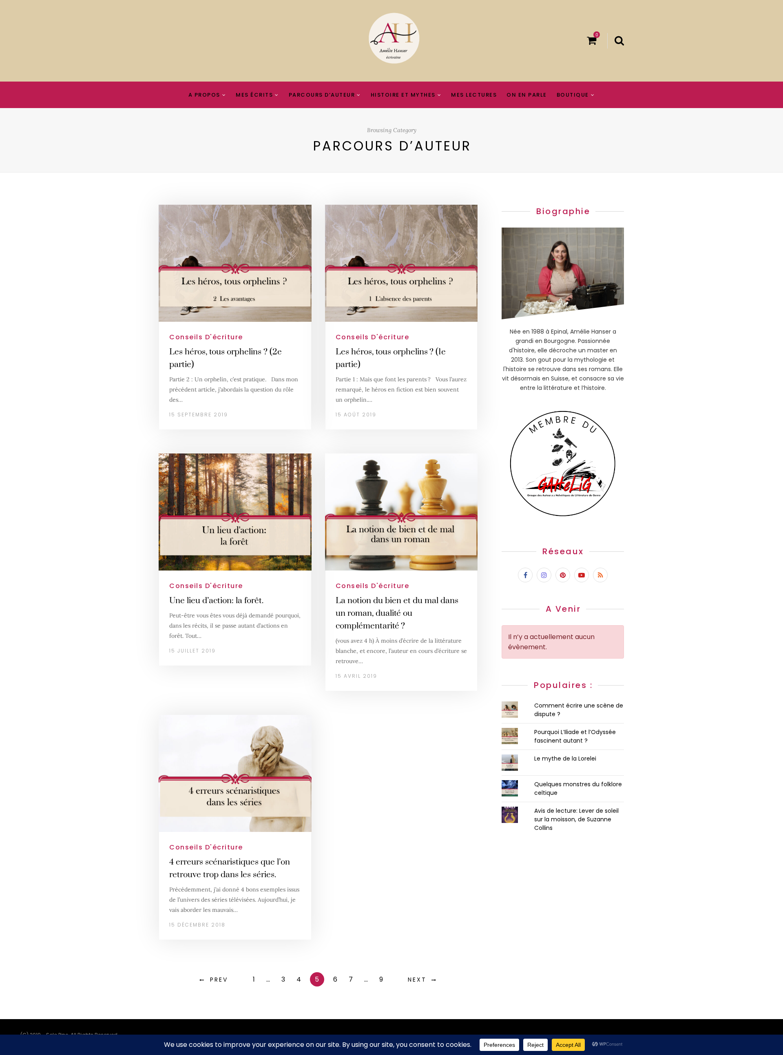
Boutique (573, 95)
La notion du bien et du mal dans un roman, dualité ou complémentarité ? (397, 613)
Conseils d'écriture (206, 337)
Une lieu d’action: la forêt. (216, 600)
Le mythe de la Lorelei (565, 758)
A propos (204, 95)
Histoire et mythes (403, 95)
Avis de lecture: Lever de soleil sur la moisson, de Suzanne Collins (576, 819)
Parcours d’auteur (322, 95)
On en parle (527, 95)
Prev (219, 979)
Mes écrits (254, 95)
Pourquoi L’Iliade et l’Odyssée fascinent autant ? (575, 736)
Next (417, 979)
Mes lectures (474, 95)
